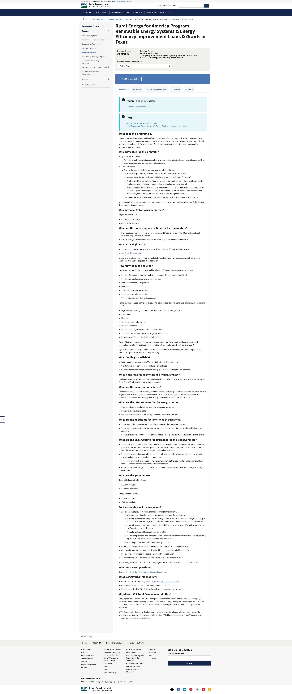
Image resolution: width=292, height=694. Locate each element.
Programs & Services (96, 19)
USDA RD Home (86, 649)
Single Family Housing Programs (90, 62)
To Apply (137, 89)
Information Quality (133, 666)
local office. (194, 562)
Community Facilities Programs (94, 40)
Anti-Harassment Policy (134, 663)
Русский (131, 682)
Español (84, 682)
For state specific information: (129, 62)
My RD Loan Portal (89, 85)
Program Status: (124, 51)
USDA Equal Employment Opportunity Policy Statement (135, 657)
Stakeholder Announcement (138, 106)
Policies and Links (87, 655)
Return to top (87, 636)
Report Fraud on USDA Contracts (89, 666)
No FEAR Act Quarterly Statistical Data (112, 659)
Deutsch (91, 682)
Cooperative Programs (91, 44)
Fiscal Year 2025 (125, 382)
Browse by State (137, 643)
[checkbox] (2, 419)
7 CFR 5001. (165, 585)
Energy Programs (115, 19)
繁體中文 (108, 682)
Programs (86, 31)
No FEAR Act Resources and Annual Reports (112, 653)
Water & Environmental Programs (91, 72)
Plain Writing (108, 663)
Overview (122, 89)
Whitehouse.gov (154, 652)
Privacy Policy (131, 652)
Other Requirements (156, 89)
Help (174, 5)
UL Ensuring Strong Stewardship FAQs (141, 123)
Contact (176, 89)
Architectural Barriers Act (113, 649)
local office (133, 618)
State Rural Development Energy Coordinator (148, 572)
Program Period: (146, 51)
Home (159, 5)
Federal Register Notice (129, 79)
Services (85, 79)
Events (189, 89)
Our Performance (87, 659)
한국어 (116, 682)
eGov (150, 655)
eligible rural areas (134, 253)
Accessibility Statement (134, 649)
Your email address (176, 653)
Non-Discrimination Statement (133, 670)
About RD (97, 643)
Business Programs (89, 35)
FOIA (105, 669)
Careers (84, 662)
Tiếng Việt (99, 682)
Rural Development (100, 5)
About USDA (167, 5)
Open (106, 666)
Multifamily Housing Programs (94, 56)
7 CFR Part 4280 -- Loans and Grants (166, 581)
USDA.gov (84, 652)
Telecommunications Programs (94, 67)
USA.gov (152, 649)
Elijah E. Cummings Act (111, 672)
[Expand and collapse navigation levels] (108, 30)
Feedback (152, 659)
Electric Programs (89, 48)
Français (123, 682)
